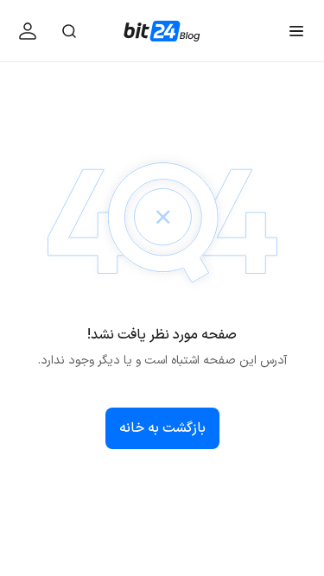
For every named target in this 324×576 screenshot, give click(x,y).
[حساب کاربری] (27, 30)
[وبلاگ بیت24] (162, 31)
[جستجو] (69, 30)
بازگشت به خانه (162, 428)
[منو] (296, 30)
